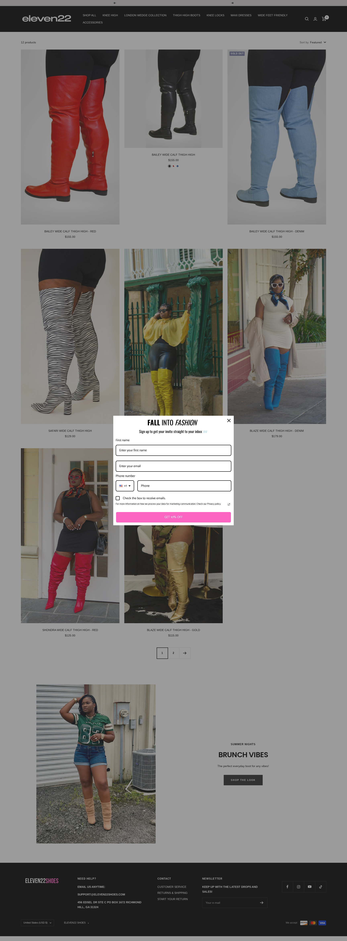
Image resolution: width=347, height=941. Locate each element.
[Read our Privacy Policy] (229, 504)
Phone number (125, 476)
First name (123, 440)
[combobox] (125, 485)
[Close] (229, 420)
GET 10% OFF (173, 517)
